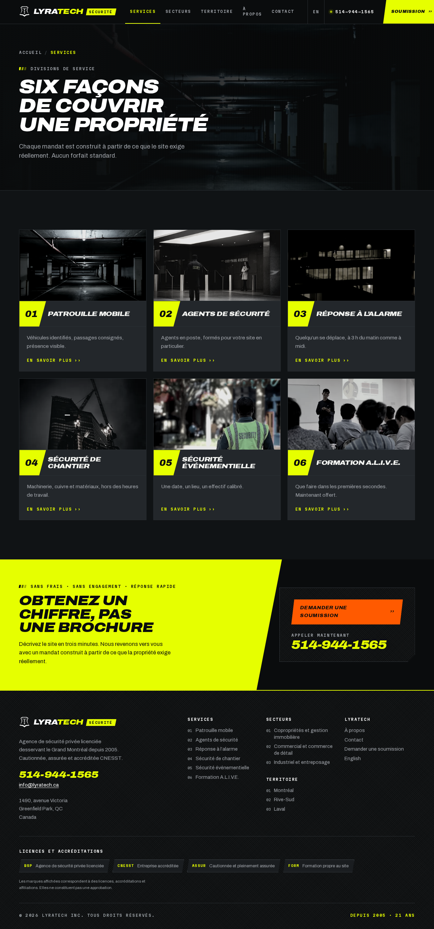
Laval (275, 809)
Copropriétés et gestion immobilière (297, 733)
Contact (283, 11)
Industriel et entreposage (298, 762)
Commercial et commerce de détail (299, 749)
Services (143, 11)
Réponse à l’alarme (213, 749)
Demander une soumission (374, 749)
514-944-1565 (354, 11)
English (352, 758)
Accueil (30, 52)
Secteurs (178, 11)
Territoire (217, 11)
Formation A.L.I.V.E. (213, 777)
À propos (252, 11)
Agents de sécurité (213, 740)
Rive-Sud (280, 799)
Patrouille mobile (210, 730)
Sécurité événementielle (218, 767)
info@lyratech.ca (39, 785)
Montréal (280, 790)
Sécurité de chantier (214, 758)
